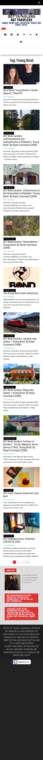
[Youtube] (21, 41)
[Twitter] (37, 34)
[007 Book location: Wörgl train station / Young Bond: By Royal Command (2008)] (21, 374)
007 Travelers (21, 19)
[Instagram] (12, 34)
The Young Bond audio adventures (20, 293)
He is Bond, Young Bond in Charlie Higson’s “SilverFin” (20, 92)
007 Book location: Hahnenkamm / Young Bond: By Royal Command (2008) (21, 244)
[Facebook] (6, 34)
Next (27, 562)
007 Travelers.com (16, 628)
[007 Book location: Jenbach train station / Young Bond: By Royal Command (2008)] (21, 322)
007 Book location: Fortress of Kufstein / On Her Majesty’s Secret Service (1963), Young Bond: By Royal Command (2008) (20, 446)
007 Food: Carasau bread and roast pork (21, 495)
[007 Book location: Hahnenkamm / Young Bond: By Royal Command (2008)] (21, 225)
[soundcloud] (31, 34)
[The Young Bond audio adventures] (21, 277)
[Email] (18, 34)
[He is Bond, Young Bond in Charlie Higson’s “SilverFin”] (21, 74)
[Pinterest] (25, 34)
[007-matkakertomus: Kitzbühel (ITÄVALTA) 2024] (21, 522)
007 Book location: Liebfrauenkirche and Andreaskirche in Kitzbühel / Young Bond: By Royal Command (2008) (21, 140)
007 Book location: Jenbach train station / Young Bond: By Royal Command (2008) (20, 341)
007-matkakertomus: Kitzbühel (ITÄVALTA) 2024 (19, 540)
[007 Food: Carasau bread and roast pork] (21, 477)
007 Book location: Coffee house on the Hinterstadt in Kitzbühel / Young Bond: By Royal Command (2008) (21, 193)
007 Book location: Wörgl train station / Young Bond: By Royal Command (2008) (19, 393)
